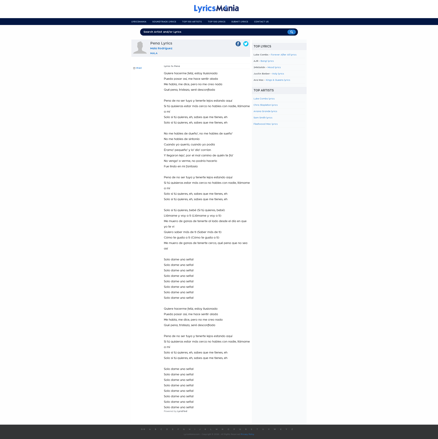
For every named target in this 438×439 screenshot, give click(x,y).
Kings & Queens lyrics (278, 80)
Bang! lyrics (267, 61)
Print (139, 68)
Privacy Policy (247, 434)
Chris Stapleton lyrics (266, 105)
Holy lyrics (278, 74)
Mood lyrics (274, 67)
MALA (154, 53)
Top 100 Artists (192, 22)
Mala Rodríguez (161, 48)
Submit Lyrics (239, 22)
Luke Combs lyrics (264, 99)
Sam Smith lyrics (263, 118)
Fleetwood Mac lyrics (266, 124)
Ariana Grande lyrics (265, 111)
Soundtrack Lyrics (164, 22)
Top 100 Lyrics (216, 22)
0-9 (143, 429)
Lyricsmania (138, 22)
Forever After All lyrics (284, 55)
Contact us (261, 22)
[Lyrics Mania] (219, 8)
